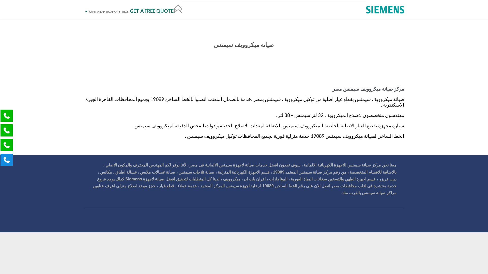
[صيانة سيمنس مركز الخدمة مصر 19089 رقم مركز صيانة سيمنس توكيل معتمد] (385, 9)
